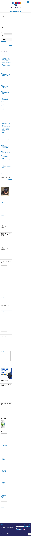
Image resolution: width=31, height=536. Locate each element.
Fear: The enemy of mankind (5, 116)
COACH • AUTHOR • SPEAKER (15, 8)
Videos (8, 532)
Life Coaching (2, 528)
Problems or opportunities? (5, 137)
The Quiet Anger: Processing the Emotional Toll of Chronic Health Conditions (6, 66)
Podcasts (8, 529)
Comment (2, 28)
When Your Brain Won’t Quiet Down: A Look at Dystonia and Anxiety (6, 71)
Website (2, 35)
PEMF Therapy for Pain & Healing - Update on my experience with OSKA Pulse (6, 114)
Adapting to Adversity (4, 156)
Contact (8, 533)
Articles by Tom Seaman (10, 527)
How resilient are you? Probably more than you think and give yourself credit (6, 75)
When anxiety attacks (4, 153)
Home (1, 526)
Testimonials (2, 533)
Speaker (2, 532)
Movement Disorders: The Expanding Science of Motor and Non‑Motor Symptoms (6, 59)
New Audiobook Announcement (6, 77)
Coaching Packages (9, 526)
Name (2, 32)
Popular (3, 47)
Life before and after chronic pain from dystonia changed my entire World (6, 134)
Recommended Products (10, 528)
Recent (9, 47)
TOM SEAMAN (15, 7)
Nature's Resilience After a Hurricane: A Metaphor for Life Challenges (6, 129)
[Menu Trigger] (28, 2)
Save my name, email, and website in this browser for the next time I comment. (11, 37)
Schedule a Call (2, 529)
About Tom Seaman (3, 527)
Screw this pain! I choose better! (6, 123)
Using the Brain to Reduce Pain (6, 152)
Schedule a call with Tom (15, 11)
